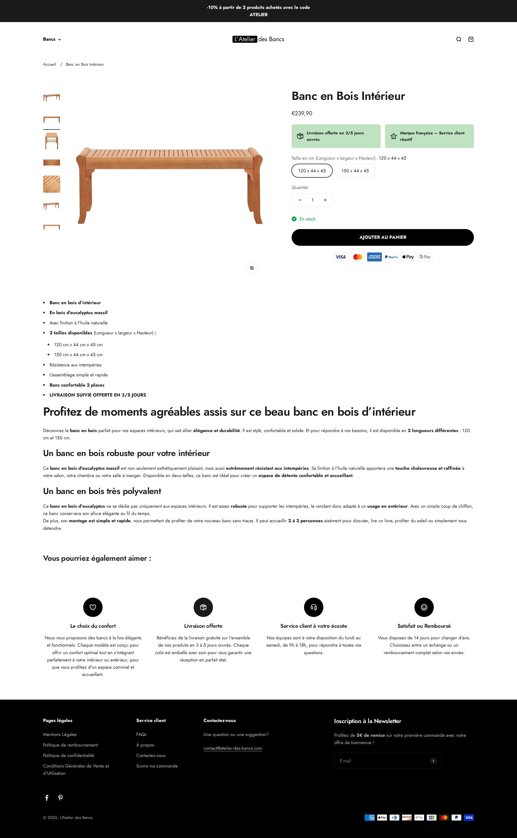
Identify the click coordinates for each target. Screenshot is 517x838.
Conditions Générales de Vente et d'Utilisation (76, 769)
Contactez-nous (151, 755)
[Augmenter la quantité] (325, 200)
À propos (145, 745)
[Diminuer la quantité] (300, 200)
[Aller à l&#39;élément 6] (51, 206)
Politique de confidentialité (68, 755)
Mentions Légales (60, 734)
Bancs (49, 39)
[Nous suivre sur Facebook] (46, 797)
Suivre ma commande (157, 766)
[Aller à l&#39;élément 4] (51, 163)
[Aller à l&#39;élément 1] (51, 98)
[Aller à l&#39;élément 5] (51, 185)
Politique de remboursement (70, 745)
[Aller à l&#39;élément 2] (51, 120)
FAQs (141, 734)
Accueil (49, 64)
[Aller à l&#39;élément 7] (51, 228)
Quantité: (300, 187)
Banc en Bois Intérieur (85, 64)
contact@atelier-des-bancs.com (233, 748)
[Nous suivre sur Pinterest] (60, 797)
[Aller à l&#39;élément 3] (51, 141)
